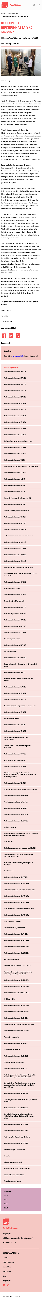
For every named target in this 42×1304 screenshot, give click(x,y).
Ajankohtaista (13, 13)
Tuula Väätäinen (15, 5)
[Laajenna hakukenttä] (34, 5)
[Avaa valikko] (39, 5)
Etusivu (3, 13)
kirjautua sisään (18, 356)
